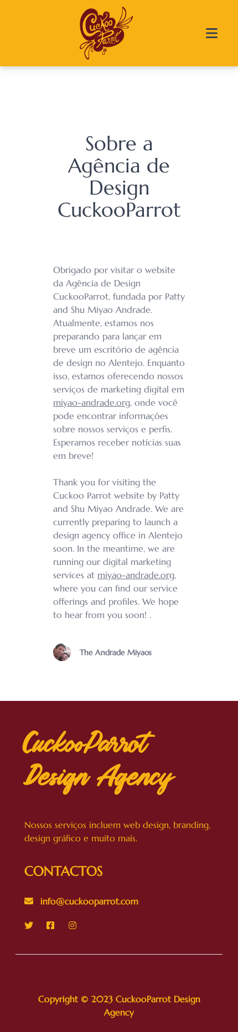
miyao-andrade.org (91, 402)
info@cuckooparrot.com (88, 901)
